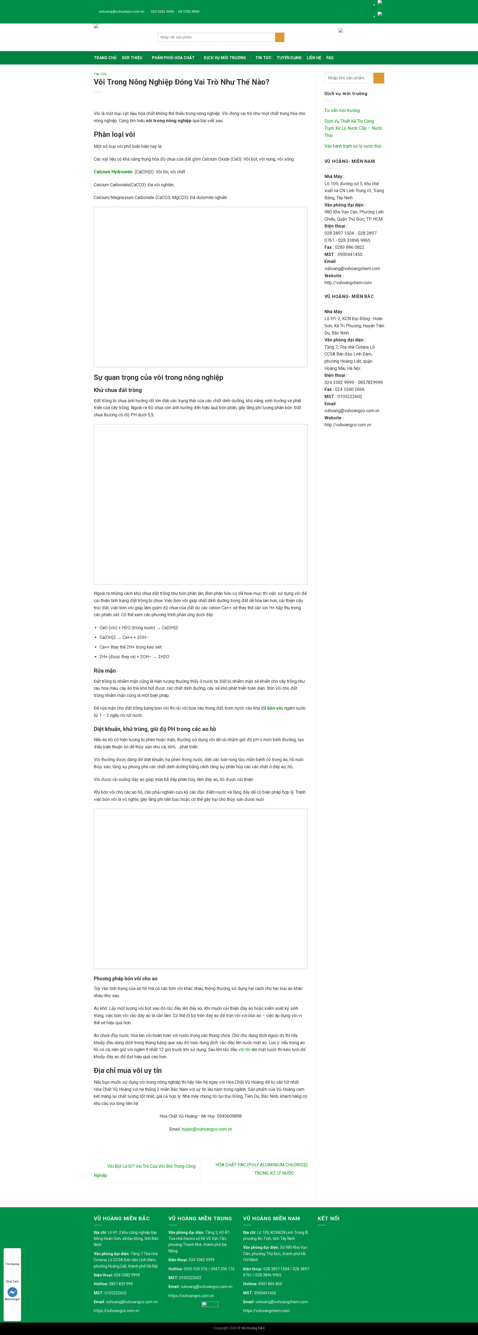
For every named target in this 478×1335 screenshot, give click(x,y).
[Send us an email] (370, 12)
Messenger (12, 1299)
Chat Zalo (12, 1281)
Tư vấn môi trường (342, 110)
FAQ (330, 58)
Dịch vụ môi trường (225, 58)
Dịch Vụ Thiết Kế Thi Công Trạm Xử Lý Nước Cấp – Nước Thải (353, 128)
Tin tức (263, 58)
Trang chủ (105, 58)
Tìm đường (12, 1264)
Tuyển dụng (289, 58)
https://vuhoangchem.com (266, 1310)
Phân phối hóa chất (173, 58)
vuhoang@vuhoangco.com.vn (121, 12)
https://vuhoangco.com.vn (116, 1310)
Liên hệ (314, 58)
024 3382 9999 (162, 12)
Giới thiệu (132, 58)
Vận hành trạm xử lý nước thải (352, 146)
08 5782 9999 (188, 12)
